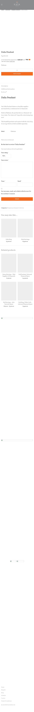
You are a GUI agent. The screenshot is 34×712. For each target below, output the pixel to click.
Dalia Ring (9, 239)
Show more (9, 241)
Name (3, 181)
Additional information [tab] (8, 89)
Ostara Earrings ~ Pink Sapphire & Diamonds (8, 275)
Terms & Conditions (6, 701)
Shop (2, 693)
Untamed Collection (15, 10)
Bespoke (3, 690)
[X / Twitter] (6, 708)
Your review (5, 160)
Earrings (4, 124)
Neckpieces (10, 208)
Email (20, 181)
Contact (3, 698)
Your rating (5, 153)
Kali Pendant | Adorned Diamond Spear (25, 275)
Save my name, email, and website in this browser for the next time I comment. (16, 192)
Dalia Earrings (25, 239)
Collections (7, 10)
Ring (31, 122)
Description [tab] (4, 86)
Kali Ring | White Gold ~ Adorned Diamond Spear (25, 303)
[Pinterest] (9, 708)
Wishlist (3, 695)
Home (2, 10)
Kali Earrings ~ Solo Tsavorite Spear (8, 303)
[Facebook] (1, 708)
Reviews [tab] (4, 92)
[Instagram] (4, 708)
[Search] (30, 5)
